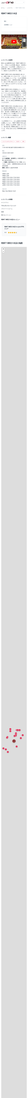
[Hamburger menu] (26, 2)
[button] (20, 2)
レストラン (10, 7)
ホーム (3, 7)
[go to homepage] (7, 3)
